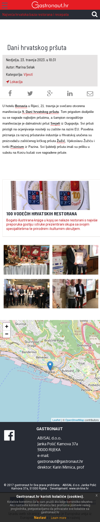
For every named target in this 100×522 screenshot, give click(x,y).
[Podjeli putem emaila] (90, 94)
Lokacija (16, 81)
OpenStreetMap (74, 420)
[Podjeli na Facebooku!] (10, 94)
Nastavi (40, 518)
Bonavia (21, 106)
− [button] (6, 334)
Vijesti (28, 74)
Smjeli (55, 123)
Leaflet (56, 420)
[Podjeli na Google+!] (50, 94)
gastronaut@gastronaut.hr (60, 461)
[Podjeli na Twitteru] (30, 94)
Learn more (58, 518)
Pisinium (17, 147)
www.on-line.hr (79, 488)
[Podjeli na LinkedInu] (70, 94)
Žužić (61, 141)
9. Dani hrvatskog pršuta (40, 112)
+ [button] (6, 326)
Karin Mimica (64, 467)
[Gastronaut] (50, 5)
